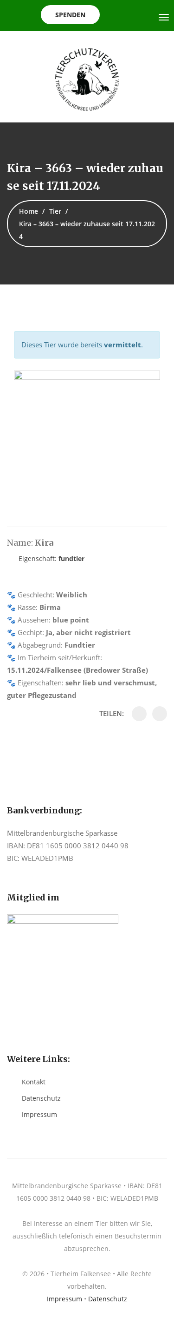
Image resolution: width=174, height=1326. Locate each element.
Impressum (39, 1114)
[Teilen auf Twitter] (159, 713)
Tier (55, 211)
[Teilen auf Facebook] (139, 713)
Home (28, 211)
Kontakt (33, 1081)
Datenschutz (41, 1098)
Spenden (70, 14)
